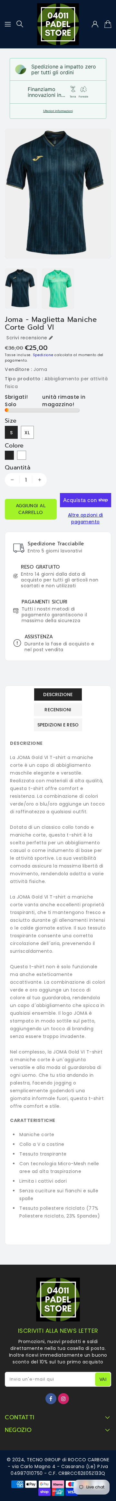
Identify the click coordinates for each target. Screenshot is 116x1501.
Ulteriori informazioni (58, 111)
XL (27, 432)
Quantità (17, 467)
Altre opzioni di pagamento (85, 518)
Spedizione (43, 355)
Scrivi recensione (26, 337)
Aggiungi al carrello (31, 509)
